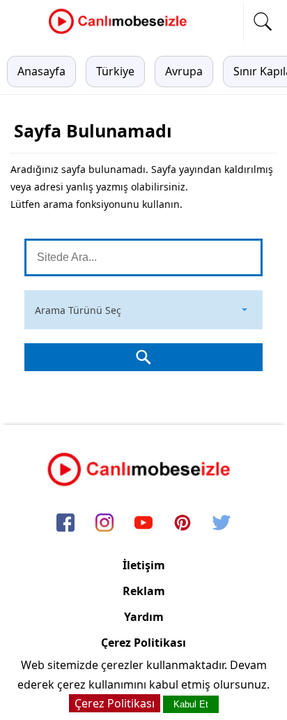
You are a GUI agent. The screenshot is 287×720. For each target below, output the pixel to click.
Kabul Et (190, 704)
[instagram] (104, 524)
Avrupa (184, 71)
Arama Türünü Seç (78, 310)
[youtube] (143, 524)
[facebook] (65, 524)
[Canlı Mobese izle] (121, 32)
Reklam (144, 591)
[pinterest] (182, 524)
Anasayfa (41, 71)
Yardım (144, 616)
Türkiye (115, 71)
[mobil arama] (262, 21)
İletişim (144, 565)
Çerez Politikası (143, 642)
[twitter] (221, 524)
